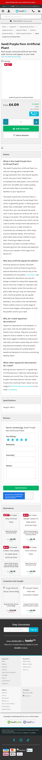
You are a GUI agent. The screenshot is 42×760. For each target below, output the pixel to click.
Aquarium (13, 27)
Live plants (30, 275)
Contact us (5, 683)
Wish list (25, 670)
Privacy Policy (6, 706)
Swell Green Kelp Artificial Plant (11, 532)
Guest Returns (6, 681)
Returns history (27, 664)
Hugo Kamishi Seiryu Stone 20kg (11, 605)
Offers (3, 661)
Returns (4, 678)
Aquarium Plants (21, 30)
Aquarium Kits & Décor (27, 27)
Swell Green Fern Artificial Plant (31, 564)
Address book (27, 667)
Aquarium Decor (7, 30)
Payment (4, 667)
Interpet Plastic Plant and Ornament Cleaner (31, 605)
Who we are (5, 698)
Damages (5, 675)
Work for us (5, 701)
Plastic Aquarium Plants (24, 33)
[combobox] (19, 16)
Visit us (4, 695)
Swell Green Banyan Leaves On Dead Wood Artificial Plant (30, 532)
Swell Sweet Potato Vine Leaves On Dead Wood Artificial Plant (11, 565)
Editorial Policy (6, 709)
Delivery (4, 664)
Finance (4, 670)
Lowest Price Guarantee (8, 672)
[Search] (38, 16)
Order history (26, 661)
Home (4, 27)
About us (4, 692)
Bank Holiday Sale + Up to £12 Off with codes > (21, 2)
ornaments (12, 389)
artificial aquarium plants (21, 386)
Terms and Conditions (8, 704)
